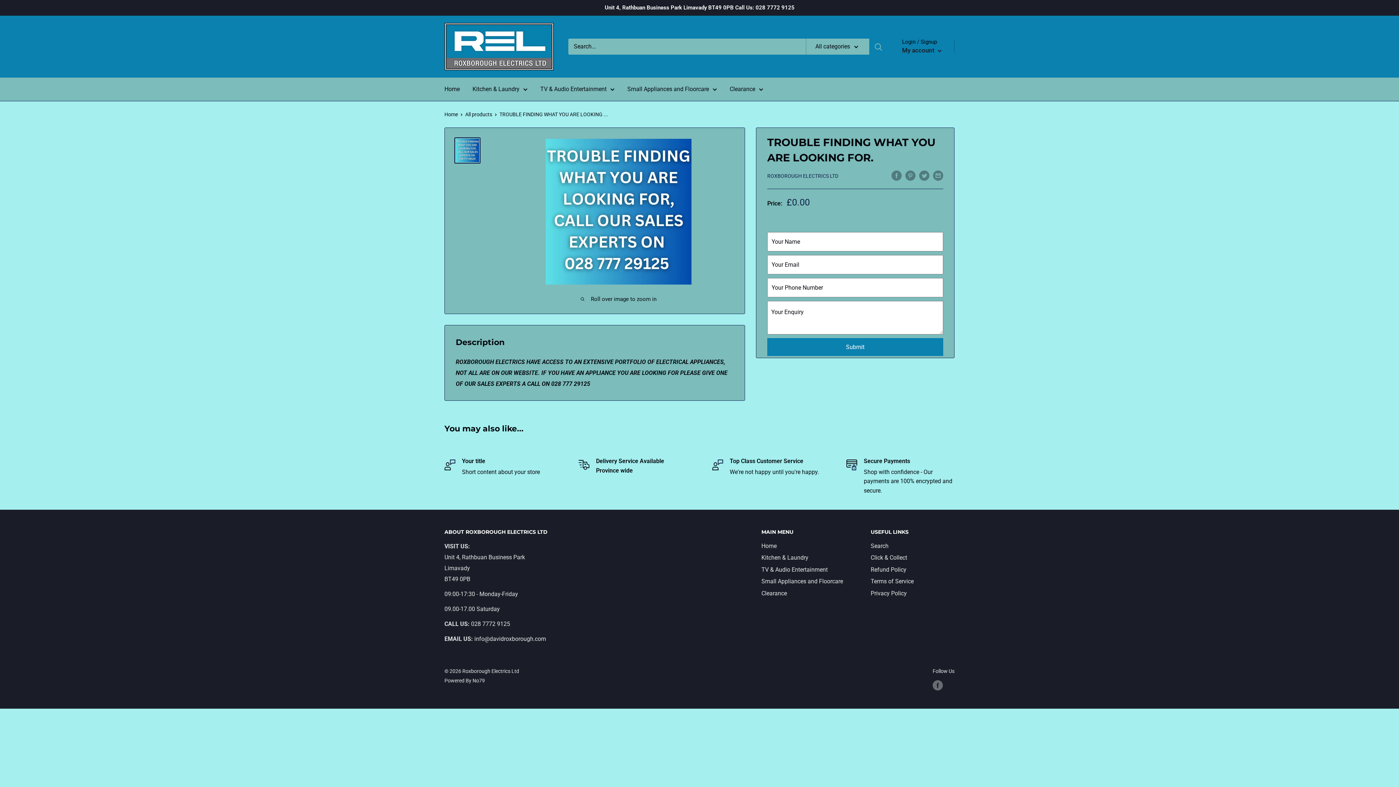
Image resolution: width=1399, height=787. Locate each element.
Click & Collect (889, 557)
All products (478, 114)
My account (919, 50)
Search (880, 546)
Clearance (742, 89)
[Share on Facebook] (896, 175)
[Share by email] (938, 175)
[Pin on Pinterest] (910, 175)
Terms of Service (892, 581)
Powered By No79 (464, 681)
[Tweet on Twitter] (924, 175)
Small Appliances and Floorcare (668, 89)
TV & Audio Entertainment (573, 89)
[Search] (878, 47)
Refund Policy (888, 569)
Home (452, 89)
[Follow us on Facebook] (938, 685)
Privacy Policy (889, 593)
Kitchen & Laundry (496, 89)
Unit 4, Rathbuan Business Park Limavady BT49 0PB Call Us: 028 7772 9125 (700, 7)
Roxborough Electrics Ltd (802, 176)
